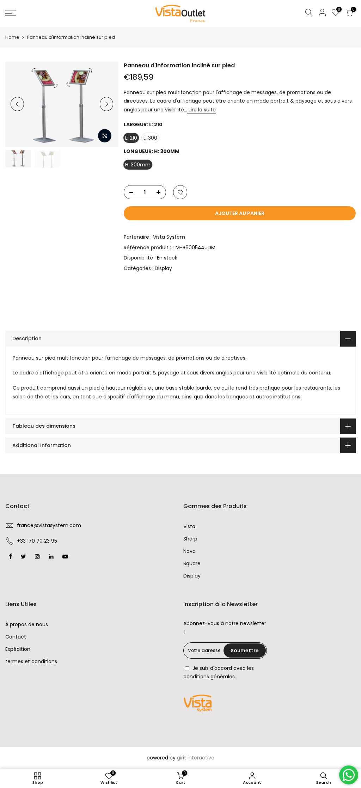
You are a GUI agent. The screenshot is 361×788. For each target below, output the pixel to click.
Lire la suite (201, 109)
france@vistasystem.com (49, 525)
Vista (189, 526)
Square (192, 563)
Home (12, 37)
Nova (189, 551)
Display (163, 268)
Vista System (169, 236)
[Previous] (17, 104)
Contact (15, 636)
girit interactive (195, 757)
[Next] (106, 104)
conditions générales (209, 676)
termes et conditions (31, 661)
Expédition (17, 649)
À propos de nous (26, 624)
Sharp (190, 538)
